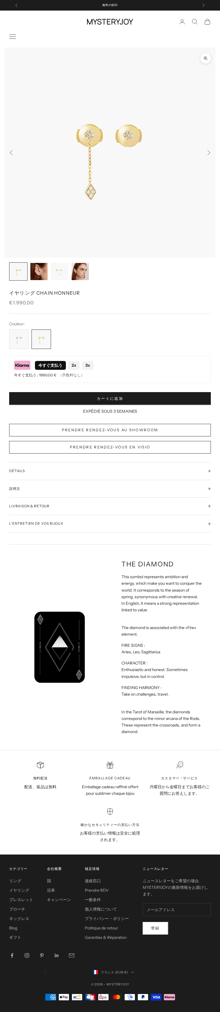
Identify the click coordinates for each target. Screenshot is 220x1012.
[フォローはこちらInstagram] (27, 955)
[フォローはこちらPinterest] (42, 955)
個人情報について (101, 909)
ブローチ (17, 909)
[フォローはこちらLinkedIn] (57, 955)
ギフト (15, 937)
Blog (13, 928)
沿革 (51, 890)
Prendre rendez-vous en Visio (110, 447)
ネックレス (19, 918)
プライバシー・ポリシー (107, 918)
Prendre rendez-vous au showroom (110, 430)
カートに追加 (110, 398)
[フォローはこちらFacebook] (12, 955)
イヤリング (19, 890)
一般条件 (93, 899)
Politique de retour (101, 928)
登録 (155, 928)
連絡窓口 (93, 880)
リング (15, 880)
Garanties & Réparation (106, 937)
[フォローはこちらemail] (71, 955)
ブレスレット (21, 899)
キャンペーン (59, 899)
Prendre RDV (97, 890)
